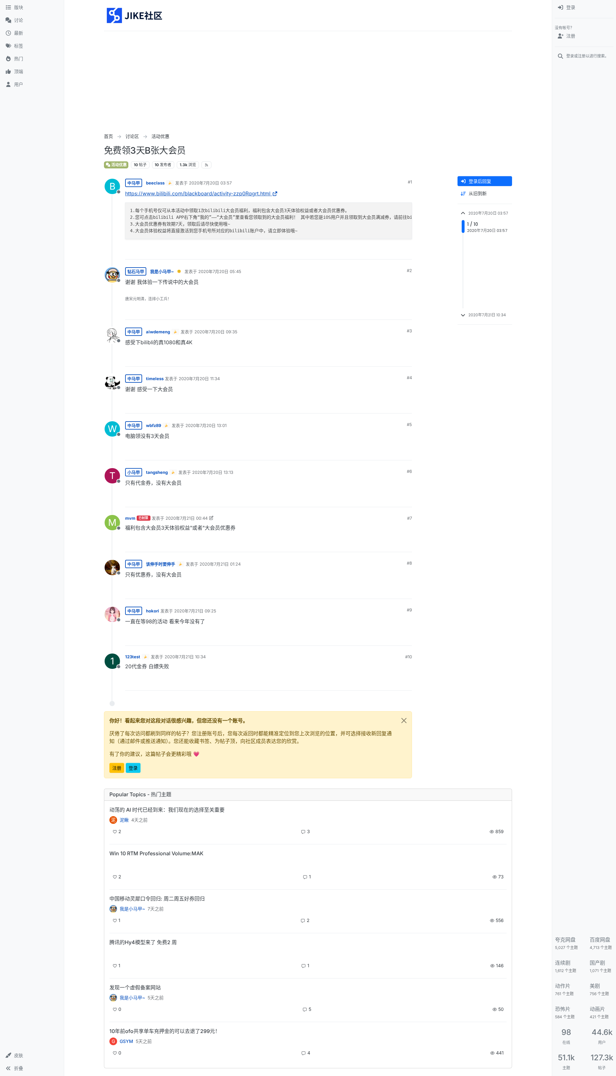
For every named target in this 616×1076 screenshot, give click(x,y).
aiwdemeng (158, 331)
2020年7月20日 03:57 (210, 182)
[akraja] (113, 864)
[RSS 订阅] (206, 164)
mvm (130, 518)
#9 (409, 609)
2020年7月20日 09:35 (215, 331)
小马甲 (133, 472)
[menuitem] (584, 8)
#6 (409, 471)
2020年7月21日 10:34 (185, 656)
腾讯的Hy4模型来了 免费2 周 (143, 942)
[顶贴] (372, 252)
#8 (409, 563)
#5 (409, 424)
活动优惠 (118, 164)
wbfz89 (153, 425)
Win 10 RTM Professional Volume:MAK (156, 853)
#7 (409, 518)
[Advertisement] (308, 79)
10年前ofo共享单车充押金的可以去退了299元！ (164, 1031)
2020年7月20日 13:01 (206, 425)
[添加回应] (359, 252)
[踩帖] (393, 252)
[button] (32, 1055)
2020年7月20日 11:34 (199, 378)
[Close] (404, 721)
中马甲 (133, 182)
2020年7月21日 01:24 (220, 564)
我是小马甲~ (162, 271)
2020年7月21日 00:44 (187, 518)
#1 (410, 181)
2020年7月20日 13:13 (212, 472)
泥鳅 (124, 820)
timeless (155, 378)
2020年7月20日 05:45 (219, 271)
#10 (408, 656)
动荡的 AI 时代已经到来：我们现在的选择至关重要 (167, 810)
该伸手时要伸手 (160, 564)
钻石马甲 (135, 271)
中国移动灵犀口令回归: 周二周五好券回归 (157, 898)
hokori (152, 610)
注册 (116, 768)
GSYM (126, 1041)
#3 (409, 330)
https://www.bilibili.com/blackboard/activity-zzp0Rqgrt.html (197, 193)
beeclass (155, 182)
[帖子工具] (406, 252)
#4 (409, 377)
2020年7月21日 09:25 (195, 610)
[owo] (113, 998)
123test (132, 656)
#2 (409, 270)
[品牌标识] (135, 15)
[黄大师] (113, 909)
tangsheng (157, 472)
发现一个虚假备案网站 (135, 987)
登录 (133, 768)
